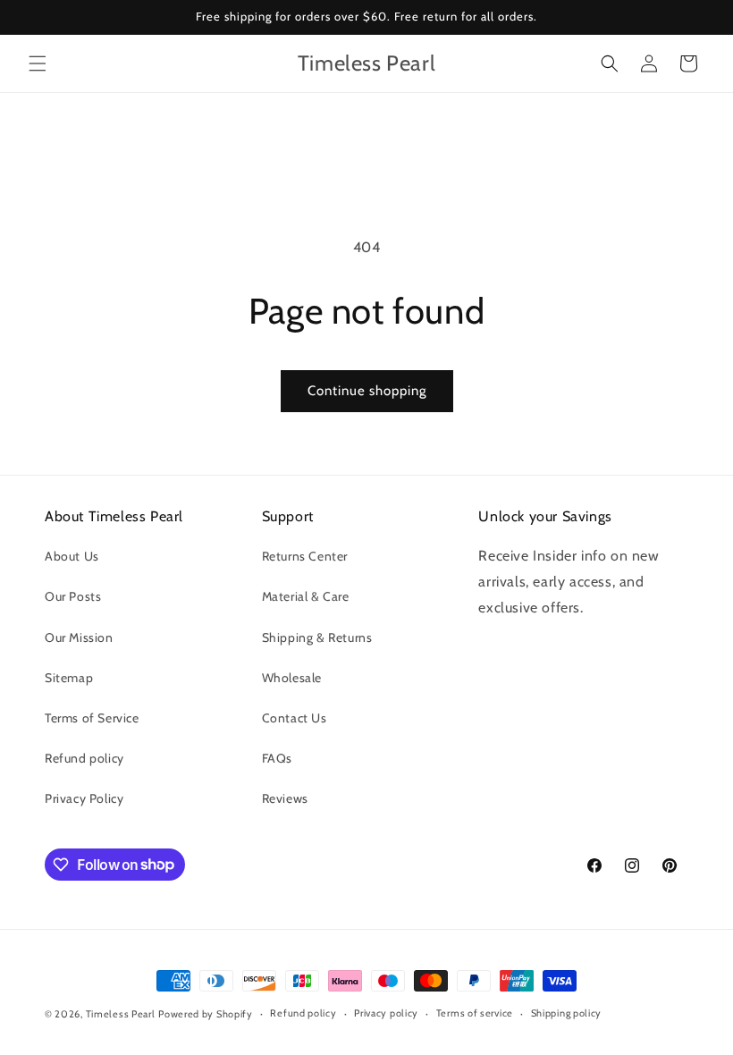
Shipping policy (566, 1013)
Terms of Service (92, 718)
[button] (37, 63)
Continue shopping (367, 391)
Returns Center (305, 556)
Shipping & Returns (317, 637)
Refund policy (84, 758)
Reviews (285, 798)
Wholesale (292, 678)
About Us (72, 556)
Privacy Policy (84, 798)
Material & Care (306, 596)
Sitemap (69, 678)
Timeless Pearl (121, 1014)
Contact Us (294, 718)
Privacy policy (386, 1013)
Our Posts (73, 596)
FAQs (277, 758)
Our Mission (79, 637)
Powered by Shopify (205, 1014)
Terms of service (474, 1013)
